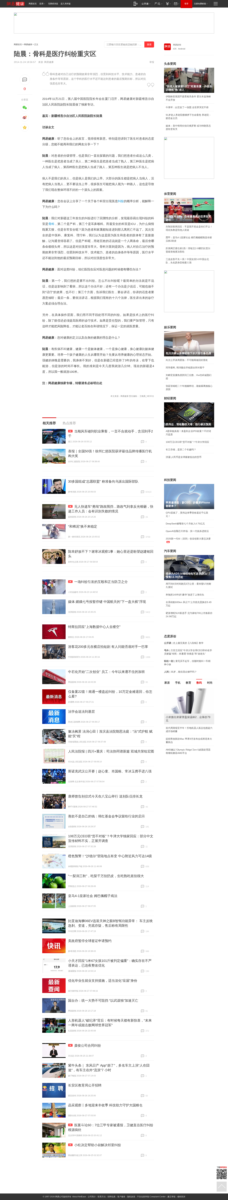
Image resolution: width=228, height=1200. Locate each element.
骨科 (51, 224)
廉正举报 (171, 1196)
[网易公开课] (146, 3)
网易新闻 (177, 45)
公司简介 (92, 1196)
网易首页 (33, 4)
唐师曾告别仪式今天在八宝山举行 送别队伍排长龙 (105, 796)
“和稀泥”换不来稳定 (82, 526)
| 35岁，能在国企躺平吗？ (180, 671)
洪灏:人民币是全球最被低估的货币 (183, 457)
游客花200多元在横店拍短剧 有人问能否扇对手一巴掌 (108, 646)
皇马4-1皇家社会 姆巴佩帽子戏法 (92, 896)
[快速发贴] (25, 79)
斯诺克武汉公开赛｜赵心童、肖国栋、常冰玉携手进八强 (110, 771)
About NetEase (79, 1196)
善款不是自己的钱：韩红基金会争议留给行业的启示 (106, 816)
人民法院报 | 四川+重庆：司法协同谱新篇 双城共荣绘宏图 (111, 751)
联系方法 (102, 1196)
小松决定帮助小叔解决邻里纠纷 (97, 1145)
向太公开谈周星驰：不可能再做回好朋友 (187, 360)
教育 (188, 682)
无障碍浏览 (53, 4)
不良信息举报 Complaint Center (151, 1196)
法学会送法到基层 (81, 711)
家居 (167, 682)
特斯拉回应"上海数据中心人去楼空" (94, 627)
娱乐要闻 (170, 327)
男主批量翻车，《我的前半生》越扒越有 (187, 743)
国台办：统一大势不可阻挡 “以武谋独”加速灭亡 (103, 1000)
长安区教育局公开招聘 (84, 1085)
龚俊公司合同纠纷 (87, 1045)
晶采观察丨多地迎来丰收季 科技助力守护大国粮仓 (105, 1105)
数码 (199, 682)
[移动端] (135, 3)
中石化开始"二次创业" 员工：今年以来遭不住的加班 (106, 672)
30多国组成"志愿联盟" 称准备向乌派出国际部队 (103, 481)
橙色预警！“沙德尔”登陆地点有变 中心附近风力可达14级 (110, 856)
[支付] (168, 3)
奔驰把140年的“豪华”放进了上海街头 (185, 594)
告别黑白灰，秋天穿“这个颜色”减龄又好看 (187, 735)
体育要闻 (170, 193)
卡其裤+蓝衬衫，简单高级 (179, 728)
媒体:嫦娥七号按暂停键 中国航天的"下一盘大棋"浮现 (107, 602)
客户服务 (121, 1196)
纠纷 (121, 201)
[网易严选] (158, 3)
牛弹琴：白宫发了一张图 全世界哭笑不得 (187, 107)
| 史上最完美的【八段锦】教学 (183, 643)
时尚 (209, 682)
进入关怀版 (66, 4)
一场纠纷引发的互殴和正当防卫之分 (101, 582)
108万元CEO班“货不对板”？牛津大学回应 (187, 442)
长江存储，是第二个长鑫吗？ (181, 449)
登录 (186, 4)
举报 (151, 62)
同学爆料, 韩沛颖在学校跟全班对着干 (185, 367)
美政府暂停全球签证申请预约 (89, 941)
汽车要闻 (170, 551)
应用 (41, 4)
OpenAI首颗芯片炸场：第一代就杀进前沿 (187, 531)
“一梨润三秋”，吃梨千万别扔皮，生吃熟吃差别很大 (106, 876)
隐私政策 (131, 1196)
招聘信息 (111, 1196)
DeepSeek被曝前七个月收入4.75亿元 (185, 523)
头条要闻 (170, 63)
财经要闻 (170, 398)
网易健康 (28, 44)
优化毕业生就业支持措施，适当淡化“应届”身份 (102, 980)
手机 (177, 682)
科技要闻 (170, 480)
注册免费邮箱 (200, 4)
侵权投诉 (181, 1196)
